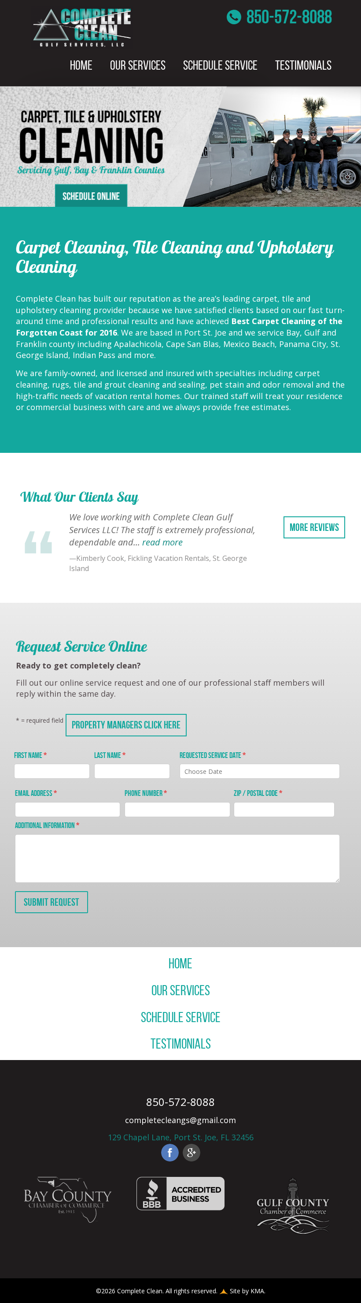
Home (81, 65)
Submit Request (51, 902)
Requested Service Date (213, 755)
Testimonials (303, 65)
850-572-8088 (287, 16)
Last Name (109, 755)
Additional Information (47, 825)
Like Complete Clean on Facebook (170, 1152)
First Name (30, 755)
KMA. (257, 1291)
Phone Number (146, 793)
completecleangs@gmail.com (180, 1120)
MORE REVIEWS (314, 527)
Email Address (36, 793)
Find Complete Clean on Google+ (191, 1152)
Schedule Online (91, 196)
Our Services (138, 65)
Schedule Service (220, 65)
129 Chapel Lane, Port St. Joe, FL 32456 (181, 1137)
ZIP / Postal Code (258, 793)
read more (162, 542)
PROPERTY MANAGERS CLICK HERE (126, 725)
